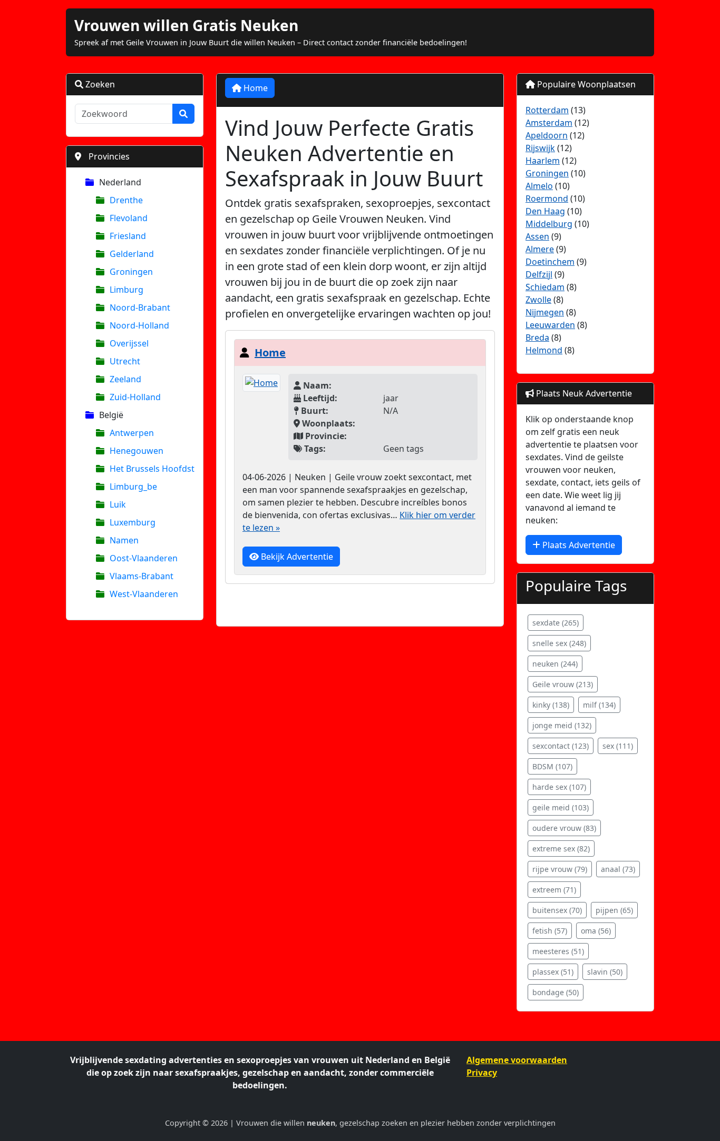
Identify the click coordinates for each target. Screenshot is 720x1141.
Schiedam (545, 287)
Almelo (539, 186)
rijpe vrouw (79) (559, 869)
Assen (537, 236)
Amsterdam (549, 122)
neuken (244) (555, 664)
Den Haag (545, 211)
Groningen (131, 271)
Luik (118, 504)
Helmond (544, 350)
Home (254, 88)
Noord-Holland (139, 325)
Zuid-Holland (135, 397)
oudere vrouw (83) (564, 828)
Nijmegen (545, 312)
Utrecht (125, 361)
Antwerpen (132, 433)
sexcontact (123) (560, 746)
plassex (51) (552, 972)
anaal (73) (618, 869)
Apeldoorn (547, 135)
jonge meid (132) (561, 725)
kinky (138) (550, 705)
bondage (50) (555, 992)
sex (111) (617, 746)
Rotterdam (547, 110)
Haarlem (543, 160)
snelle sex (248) (559, 643)
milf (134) (599, 705)
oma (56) (596, 931)
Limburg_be (133, 486)
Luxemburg (132, 522)
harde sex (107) (559, 787)
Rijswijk (540, 148)
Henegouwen (136, 451)
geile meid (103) (560, 807)
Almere (540, 249)
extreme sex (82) (561, 849)
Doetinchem (550, 261)
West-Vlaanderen (144, 594)
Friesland (128, 236)
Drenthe (126, 200)
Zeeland (125, 379)
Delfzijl (539, 274)
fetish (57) (549, 931)
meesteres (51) (558, 951)
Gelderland (132, 254)
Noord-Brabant (140, 307)
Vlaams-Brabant (141, 576)
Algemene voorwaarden (516, 1060)
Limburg (126, 289)
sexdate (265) (555, 623)
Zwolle (538, 299)
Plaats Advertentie (577, 545)
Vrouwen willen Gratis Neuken (186, 25)
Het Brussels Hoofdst (152, 468)
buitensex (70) (557, 910)
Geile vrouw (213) (562, 684)
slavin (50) (604, 972)
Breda (537, 337)
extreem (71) (554, 890)
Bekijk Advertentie (296, 556)
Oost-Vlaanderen (144, 558)
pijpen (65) (614, 910)
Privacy (481, 1072)
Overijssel (129, 343)
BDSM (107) (552, 766)
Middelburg (549, 224)
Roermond (547, 198)
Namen (124, 540)
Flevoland (129, 218)
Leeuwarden (550, 325)
